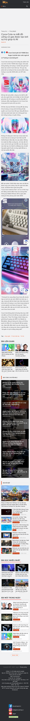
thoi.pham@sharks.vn (17, 683)
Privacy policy (23, 667)
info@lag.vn (18, 678)
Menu (4, 6)
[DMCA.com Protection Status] (14, 717)
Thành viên (26, 2)
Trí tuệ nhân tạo (15, 336)
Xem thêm (15, 655)
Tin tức (22, 336)
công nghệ (7, 336)
